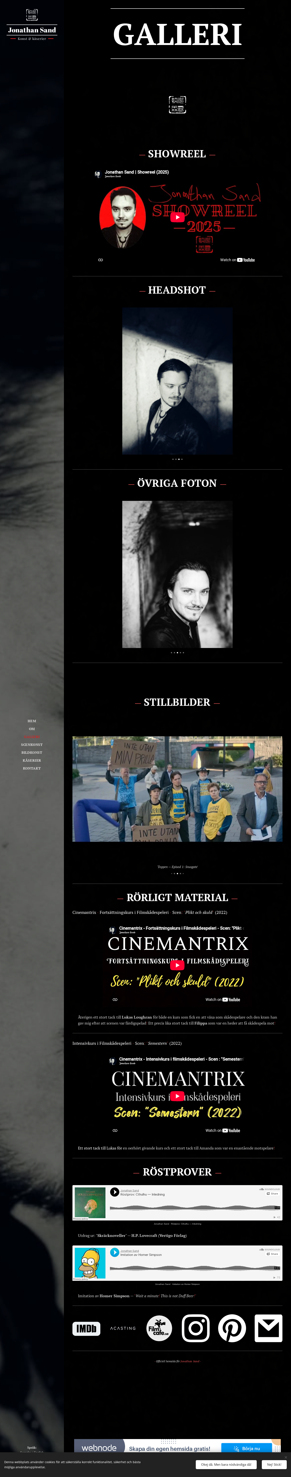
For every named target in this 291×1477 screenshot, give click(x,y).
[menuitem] (32, 721)
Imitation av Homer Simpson (186, 1284)
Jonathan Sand (161, 1224)
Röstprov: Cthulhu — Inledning (186, 1224)
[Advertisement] (177, 1401)
